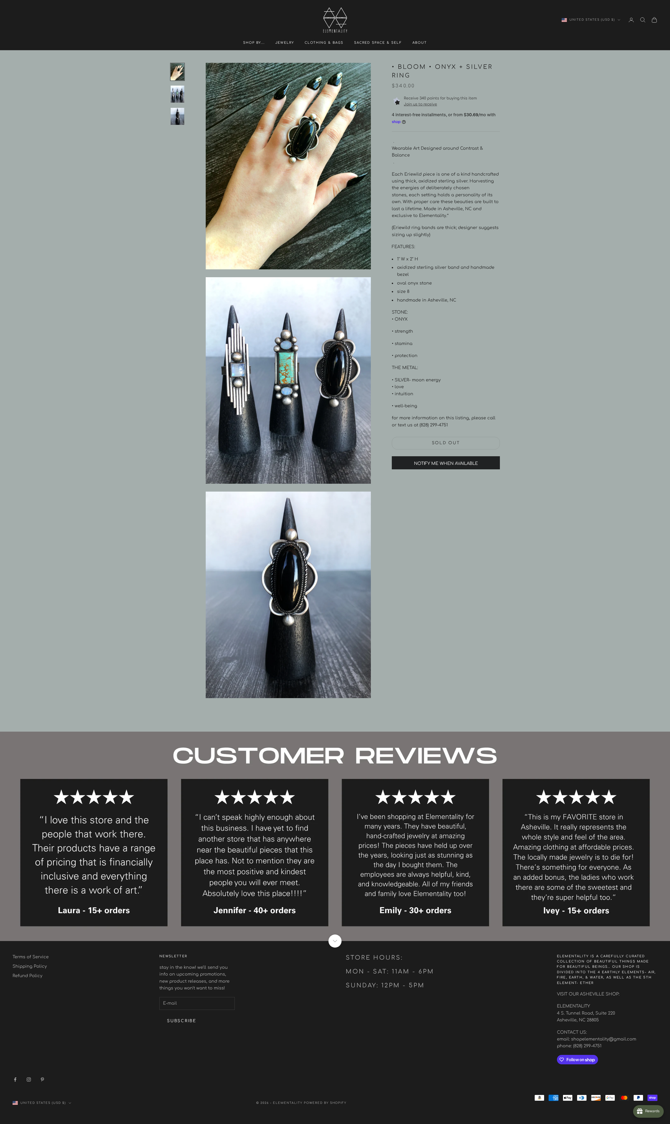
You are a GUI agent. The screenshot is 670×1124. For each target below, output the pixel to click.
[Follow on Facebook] (15, 1079)
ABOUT (419, 42)
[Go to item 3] (177, 116)
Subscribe (181, 1021)
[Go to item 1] (177, 72)
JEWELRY (284, 42)
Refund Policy (27, 975)
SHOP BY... (254, 42)
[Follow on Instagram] (28, 1079)
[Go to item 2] (177, 94)
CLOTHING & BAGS (324, 42)
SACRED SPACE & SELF (378, 42)
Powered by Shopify (325, 1103)
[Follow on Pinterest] (42, 1079)
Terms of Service (31, 957)
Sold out (446, 443)
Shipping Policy (30, 966)
